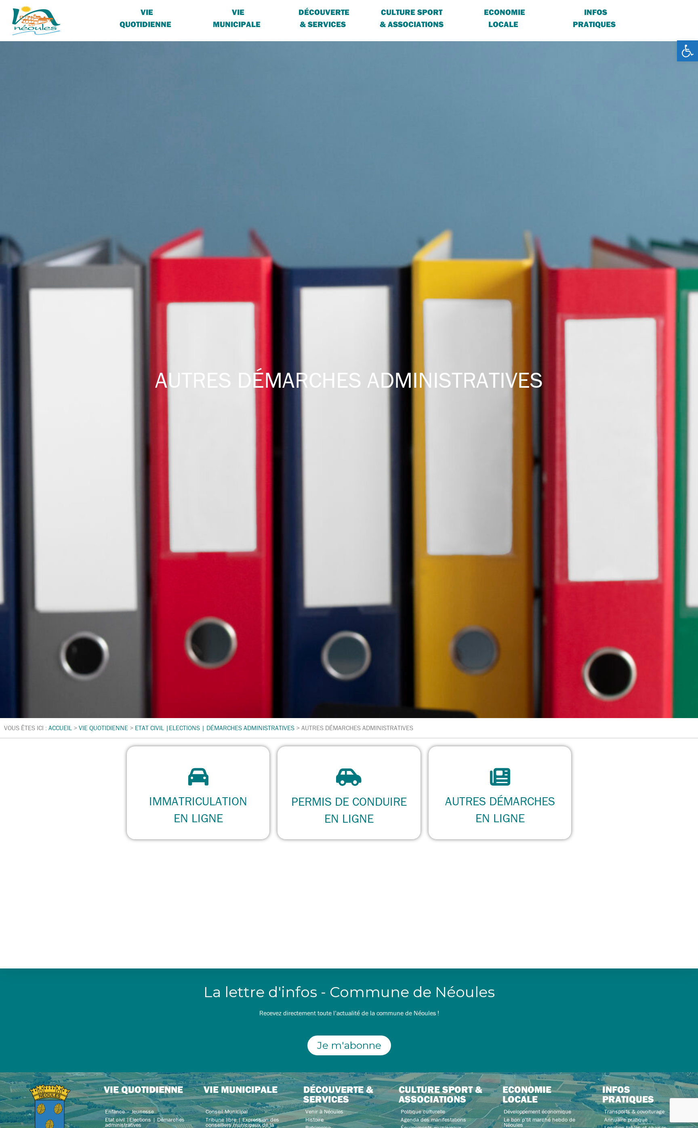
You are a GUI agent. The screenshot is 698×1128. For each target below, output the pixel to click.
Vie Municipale (237, 18)
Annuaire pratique (626, 1119)
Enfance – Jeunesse (129, 1111)
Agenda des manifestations (433, 1119)
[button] (687, 50)
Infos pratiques (594, 18)
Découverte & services (324, 18)
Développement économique (537, 1111)
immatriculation (198, 801)
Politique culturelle (423, 1111)
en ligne (198, 818)
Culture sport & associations (412, 18)
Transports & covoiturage (634, 1111)
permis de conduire (349, 801)
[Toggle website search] (656, 12)
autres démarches (500, 801)
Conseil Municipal (227, 1111)
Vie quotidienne (145, 18)
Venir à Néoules (324, 1111)
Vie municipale (241, 1089)
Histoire (314, 1119)
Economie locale (504, 18)
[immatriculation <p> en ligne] (198, 777)
